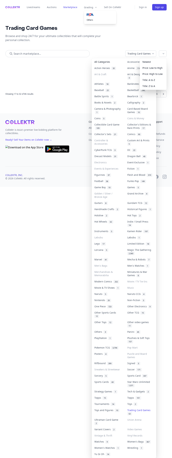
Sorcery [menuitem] (100, 375)
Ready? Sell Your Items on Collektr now (28, 139)
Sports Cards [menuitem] (104, 381)
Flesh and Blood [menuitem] (139, 174)
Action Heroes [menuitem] (104, 68)
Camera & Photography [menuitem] (107, 110)
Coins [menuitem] (99, 118)
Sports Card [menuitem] (136, 375)
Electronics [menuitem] (100, 162)
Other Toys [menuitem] (102, 322)
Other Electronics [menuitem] (138, 306)
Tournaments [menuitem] (104, 404)
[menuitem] (100, 14)
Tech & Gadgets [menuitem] (138, 391)
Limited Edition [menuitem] (138, 243)
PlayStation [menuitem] (102, 338)
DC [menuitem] (131, 150)
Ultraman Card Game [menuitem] (107, 421)
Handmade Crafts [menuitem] (106, 209)
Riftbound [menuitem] (102, 363)
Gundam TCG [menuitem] (137, 203)
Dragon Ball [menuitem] (136, 156)
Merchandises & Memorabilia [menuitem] (103, 273)
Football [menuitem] (101, 181)
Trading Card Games (139, 53)
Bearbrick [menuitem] (134, 96)
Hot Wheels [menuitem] (103, 221)
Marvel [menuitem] (100, 259)
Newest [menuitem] (146, 61)
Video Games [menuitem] (134, 429)
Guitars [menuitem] (100, 203)
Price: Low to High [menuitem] (152, 67)
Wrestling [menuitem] (134, 447)
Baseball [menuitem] (101, 90)
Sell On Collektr (112, 7)
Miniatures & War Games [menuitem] (137, 273)
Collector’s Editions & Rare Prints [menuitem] (139, 126)
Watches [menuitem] (101, 441)
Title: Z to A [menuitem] (148, 86)
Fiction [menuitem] (132, 168)
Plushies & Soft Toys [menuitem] (139, 339)
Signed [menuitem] (133, 363)
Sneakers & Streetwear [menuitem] (107, 369)
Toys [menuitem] (131, 404)
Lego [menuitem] (99, 243)
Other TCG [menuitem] (135, 312)
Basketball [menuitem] (136, 90)
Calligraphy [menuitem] (135, 102)
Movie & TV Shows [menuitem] (106, 287)
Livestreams (33, 7)
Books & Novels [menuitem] (104, 102)
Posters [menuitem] (100, 353)
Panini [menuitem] (133, 331)
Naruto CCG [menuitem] (135, 294)
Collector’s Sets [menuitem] (105, 134)
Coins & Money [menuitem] (135, 118)
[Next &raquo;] (163, 94)
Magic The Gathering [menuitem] (140, 251)
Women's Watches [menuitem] (106, 447)
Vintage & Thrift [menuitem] (103, 435)
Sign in (143, 7)
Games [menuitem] (133, 187)
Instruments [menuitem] (103, 231)
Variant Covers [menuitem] (104, 429)
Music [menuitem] (130, 287)
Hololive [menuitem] (100, 215)
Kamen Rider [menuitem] (137, 231)
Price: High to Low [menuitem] (152, 74)
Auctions (52, 7)
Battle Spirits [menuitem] (103, 96)
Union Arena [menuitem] (134, 419)
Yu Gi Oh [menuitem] (101, 454)
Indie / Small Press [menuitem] (138, 223)
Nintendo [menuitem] (102, 300)
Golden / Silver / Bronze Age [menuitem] (103, 195)
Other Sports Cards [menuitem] (105, 314)
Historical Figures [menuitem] (139, 209)
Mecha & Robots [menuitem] (138, 259)
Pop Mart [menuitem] (132, 347)
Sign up (159, 7)
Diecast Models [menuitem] (105, 156)
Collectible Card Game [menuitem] (106, 126)
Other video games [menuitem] (138, 324)
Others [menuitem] (90, 20)
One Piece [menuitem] (102, 306)
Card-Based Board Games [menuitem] (137, 110)
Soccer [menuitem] (133, 369)
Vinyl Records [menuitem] (134, 435)
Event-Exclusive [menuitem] (137, 162)
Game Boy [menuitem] (102, 187)
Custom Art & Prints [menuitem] (139, 142)
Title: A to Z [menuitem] (148, 80)
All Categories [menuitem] (102, 61)
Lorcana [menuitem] (100, 249)
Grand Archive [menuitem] (137, 193)
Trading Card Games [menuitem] (139, 412)
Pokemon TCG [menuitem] (105, 347)
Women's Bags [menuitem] (138, 441)
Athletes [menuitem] (101, 83)
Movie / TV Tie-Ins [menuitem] (137, 281)
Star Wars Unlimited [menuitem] (139, 383)
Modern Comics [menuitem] (106, 281)
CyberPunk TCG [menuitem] (104, 150)
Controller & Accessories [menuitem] (101, 142)
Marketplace (70, 7)
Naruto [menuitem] (100, 294)
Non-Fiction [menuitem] (135, 300)
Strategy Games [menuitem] (105, 391)
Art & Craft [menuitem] (100, 74)
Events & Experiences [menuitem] (106, 168)
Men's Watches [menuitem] (137, 265)
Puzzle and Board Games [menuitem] (137, 355)
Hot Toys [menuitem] (133, 215)
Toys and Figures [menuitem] (106, 410)
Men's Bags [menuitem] (100, 265)
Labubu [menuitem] (98, 237)
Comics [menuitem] (133, 134)
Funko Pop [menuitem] (136, 181)
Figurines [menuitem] (102, 174)
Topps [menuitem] (100, 397)
